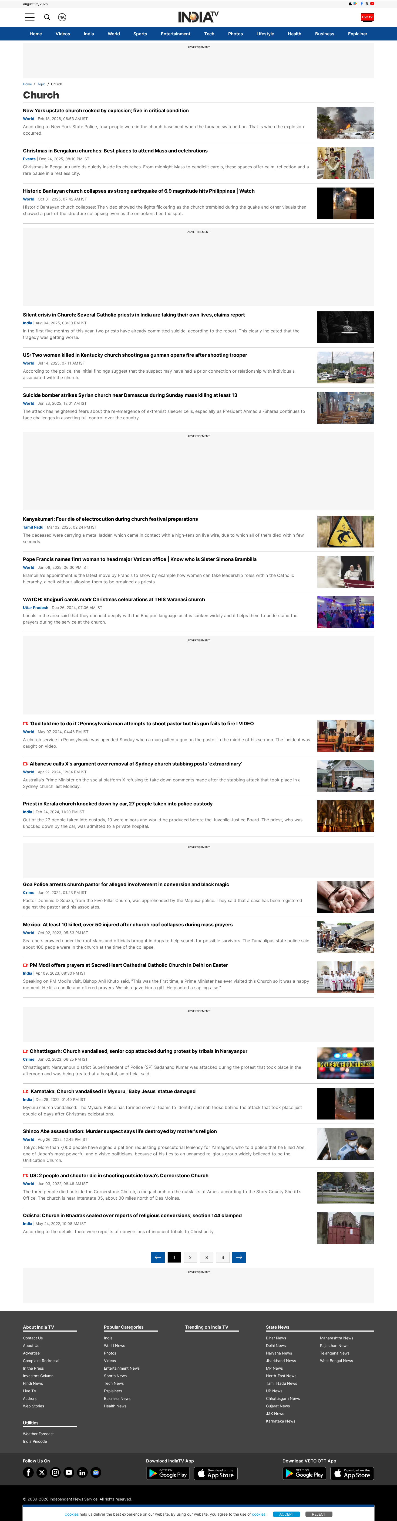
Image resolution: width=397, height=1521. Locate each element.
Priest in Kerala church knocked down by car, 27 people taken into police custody (118, 804)
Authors (29, 1398)
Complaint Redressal (41, 1360)
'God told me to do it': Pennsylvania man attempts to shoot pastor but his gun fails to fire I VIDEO (142, 723)
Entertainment (175, 33)
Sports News (115, 1375)
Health (294, 33)
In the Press (33, 1368)
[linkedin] (82, 1472)
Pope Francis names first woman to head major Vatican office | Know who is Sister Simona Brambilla (140, 559)
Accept (286, 1514)
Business (324, 33)
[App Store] (216, 1473)
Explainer (357, 33)
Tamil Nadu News (281, 1383)
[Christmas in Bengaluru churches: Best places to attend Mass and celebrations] (345, 163)
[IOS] (350, 3)
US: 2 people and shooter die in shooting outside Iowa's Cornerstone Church (119, 1175)
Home (36, 33)
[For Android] (304, 1473)
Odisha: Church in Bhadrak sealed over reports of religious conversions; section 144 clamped (132, 1215)
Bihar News (276, 1338)
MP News (274, 1368)
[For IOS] (352, 1473)
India (89, 33)
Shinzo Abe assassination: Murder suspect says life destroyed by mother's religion (120, 1131)
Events (29, 158)
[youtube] (68, 1472)
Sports (140, 33)
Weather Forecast (38, 1433)
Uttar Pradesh (35, 607)
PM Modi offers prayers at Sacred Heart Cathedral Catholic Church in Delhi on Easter (129, 965)
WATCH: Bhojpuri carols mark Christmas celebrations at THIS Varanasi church (114, 599)
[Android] (355, 3)
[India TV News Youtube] (372, 3)
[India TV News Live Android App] (168, 1473)
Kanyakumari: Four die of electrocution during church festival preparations (110, 519)
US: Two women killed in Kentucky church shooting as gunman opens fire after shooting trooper (135, 355)
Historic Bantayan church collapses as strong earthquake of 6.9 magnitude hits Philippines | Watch (139, 191)
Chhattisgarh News (283, 1398)
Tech (209, 33)
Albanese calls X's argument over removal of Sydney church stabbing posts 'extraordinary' (136, 764)
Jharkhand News (281, 1360)
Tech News (114, 1383)
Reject (319, 1514)
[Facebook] (28, 1472)
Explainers (113, 1391)
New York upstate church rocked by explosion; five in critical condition (106, 110)
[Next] (239, 1257)
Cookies (72, 1514)
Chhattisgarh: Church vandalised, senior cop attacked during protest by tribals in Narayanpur (138, 1051)
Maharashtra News (336, 1338)
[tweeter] (41, 1472)
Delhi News (276, 1345)
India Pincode (35, 1441)
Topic (41, 84)
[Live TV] (367, 17)
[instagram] (55, 1472)
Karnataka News (280, 1421)
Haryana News (279, 1353)
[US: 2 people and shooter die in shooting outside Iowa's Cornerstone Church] (345, 1188)
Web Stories (33, 1406)
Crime (28, 892)
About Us (31, 1345)
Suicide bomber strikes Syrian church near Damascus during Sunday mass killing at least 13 (130, 395)
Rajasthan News (334, 1345)
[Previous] (158, 1257)
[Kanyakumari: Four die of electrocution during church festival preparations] (345, 531)
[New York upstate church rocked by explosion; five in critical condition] (345, 123)
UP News (274, 1391)
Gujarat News (278, 1406)
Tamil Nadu (33, 527)
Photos (235, 33)
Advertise (31, 1353)
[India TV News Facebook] (362, 3)
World (114, 33)
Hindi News (33, 1383)
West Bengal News (336, 1360)
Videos (63, 33)
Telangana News (334, 1353)
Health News (115, 1406)
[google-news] (95, 1472)
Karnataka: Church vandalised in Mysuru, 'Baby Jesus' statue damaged (113, 1091)
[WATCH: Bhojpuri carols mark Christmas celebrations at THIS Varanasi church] (345, 612)
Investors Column (38, 1375)
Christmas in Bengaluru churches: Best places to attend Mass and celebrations (115, 151)
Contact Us (33, 1338)
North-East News (281, 1375)
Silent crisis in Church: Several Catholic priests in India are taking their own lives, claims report (134, 315)
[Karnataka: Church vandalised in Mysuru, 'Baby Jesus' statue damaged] (345, 1104)
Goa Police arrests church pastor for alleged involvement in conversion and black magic (126, 884)
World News (114, 1345)
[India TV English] (198, 17)
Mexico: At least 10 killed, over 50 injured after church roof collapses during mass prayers (128, 924)
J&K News (275, 1413)
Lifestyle (265, 33)
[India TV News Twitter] (367, 3)
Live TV (29, 1391)
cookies (258, 1514)
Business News (117, 1398)
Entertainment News (122, 1368)
